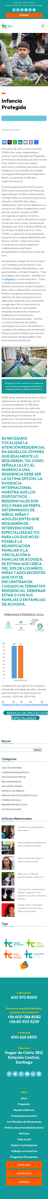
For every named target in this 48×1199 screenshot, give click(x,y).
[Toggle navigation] (42, 26)
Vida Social (24, 1139)
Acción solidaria (11, 809)
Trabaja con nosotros (24, 1151)
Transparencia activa (24, 1115)
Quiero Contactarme (24, 1145)
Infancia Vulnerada (13, 791)
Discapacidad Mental (14, 777)
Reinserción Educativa (14, 804)
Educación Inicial (12, 781)
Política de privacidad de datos (24, 1127)
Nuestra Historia (24, 1110)
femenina (10, 279)
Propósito (24, 1104)
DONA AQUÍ (24, 1165)
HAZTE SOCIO (24, 1173)
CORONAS (24, 1182)
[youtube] (24, 703)
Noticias (24, 1133)
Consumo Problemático (15, 772)
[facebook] (7, 703)
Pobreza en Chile (11, 800)
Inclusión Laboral (12, 786)
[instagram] (35, 703)
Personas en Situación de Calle (20, 795)
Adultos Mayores (12, 768)
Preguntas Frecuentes (24, 1157)
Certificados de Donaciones (24, 1121)
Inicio (24, 1098)
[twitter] (16, 703)
